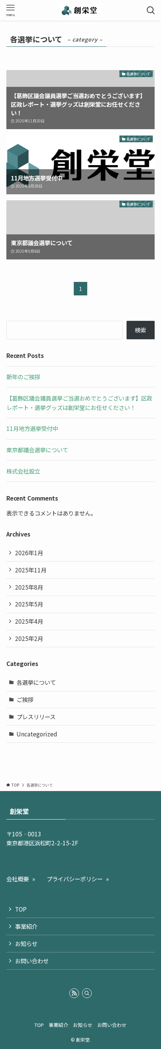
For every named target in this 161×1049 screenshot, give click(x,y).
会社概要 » (20, 879)
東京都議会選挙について (37, 450)
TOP (21, 909)
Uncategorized (36, 734)
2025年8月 (29, 587)
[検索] (87, 993)
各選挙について (36, 682)
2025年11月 (30, 570)
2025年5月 (29, 604)
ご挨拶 (24, 699)
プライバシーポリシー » (77, 879)
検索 (140, 330)
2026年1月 (29, 552)
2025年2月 (29, 638)
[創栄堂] (80, 10)
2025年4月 (29, 621)
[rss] (74, 993)
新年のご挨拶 (23, 377)
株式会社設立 (23, 471)
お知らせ (26, 943)
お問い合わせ (32, 961)
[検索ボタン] (150, 10)
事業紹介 (26, 926)
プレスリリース (35, 716)
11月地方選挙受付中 (32, 428)
